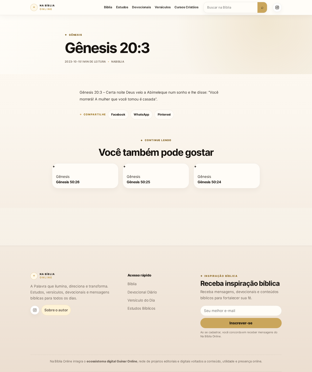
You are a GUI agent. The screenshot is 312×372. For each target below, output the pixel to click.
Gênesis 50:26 (67, 182)
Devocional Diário (142, 292)
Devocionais (141, 7)
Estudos (122, 7)
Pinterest (164, 114)
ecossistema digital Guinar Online (112, 361)
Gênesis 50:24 (209, 182)
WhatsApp (141, 114)
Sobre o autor (56, 310)
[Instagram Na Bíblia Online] (277, 7)
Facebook (118, 114)
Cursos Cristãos (186, 7)
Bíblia (108, 7)
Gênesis (75, 34)
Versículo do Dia (141, 300)
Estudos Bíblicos (141, 308)
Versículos (163, 7)
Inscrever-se (240, 323)
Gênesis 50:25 (138, 182)
